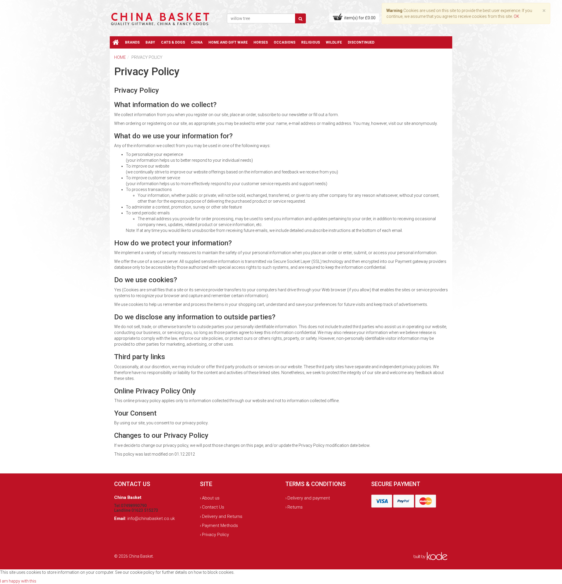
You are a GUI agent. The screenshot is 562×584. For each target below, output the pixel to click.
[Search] (300, 18)
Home (120, 57)
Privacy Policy (215, 534)
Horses (260, 42)
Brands (132, 42)
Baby (150, 42)
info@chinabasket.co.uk (151, 518)
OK (516, 16)
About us (211, 498)
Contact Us (213, 507)
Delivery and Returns (222, 516)
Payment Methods (220, 525)
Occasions (284, 42)
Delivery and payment (308, 498)
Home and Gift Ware (228, 42)
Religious (310, 42)
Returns (295, 507)
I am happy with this (18, 581)
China (197, 42)
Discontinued (361, 42)
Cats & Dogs (173, 42)
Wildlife (334, 42)
